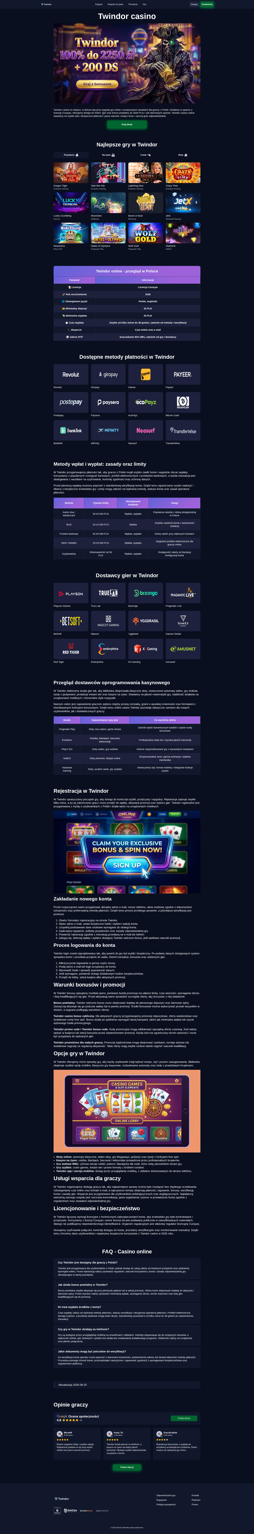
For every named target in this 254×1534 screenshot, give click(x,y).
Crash (143, 155)
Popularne (69, 155)
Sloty (180, 155)
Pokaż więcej (127, 1467)
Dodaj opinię (184, 1418)
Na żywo (106, 155)
